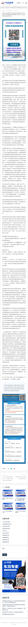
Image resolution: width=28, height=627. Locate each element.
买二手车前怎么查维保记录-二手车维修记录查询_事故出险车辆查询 (7, 478)
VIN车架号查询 (6, 526)
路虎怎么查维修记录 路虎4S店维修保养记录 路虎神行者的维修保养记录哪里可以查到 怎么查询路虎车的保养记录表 (14, 389)
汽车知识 (4, 530)
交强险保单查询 (6, 528)
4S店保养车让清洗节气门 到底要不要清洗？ (13, 612)
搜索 (3, 548)
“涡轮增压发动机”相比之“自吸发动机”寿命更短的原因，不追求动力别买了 (13, 605)
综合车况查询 (10, 10)
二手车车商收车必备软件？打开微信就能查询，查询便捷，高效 (20, 499)
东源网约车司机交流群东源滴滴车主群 (20, 477)
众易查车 (12, 622)
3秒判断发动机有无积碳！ (8, 614)
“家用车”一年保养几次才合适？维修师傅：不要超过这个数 (13, 609)
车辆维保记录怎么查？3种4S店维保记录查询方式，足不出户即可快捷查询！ (13, 601)
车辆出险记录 (5, 539)
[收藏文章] (8, 469)
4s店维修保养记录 (6, 524)
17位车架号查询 (6, 521)
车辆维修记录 (5, 542)
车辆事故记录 (5, 535)
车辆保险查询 (5, 537)
